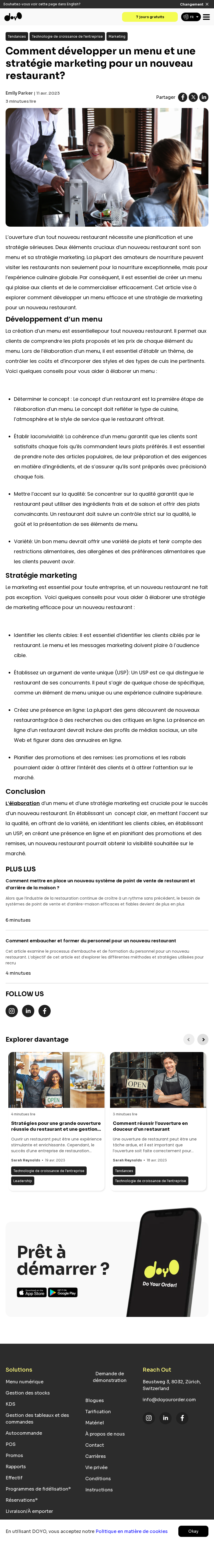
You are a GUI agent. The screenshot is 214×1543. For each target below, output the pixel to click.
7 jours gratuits (150, 17)
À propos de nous (105, 1434)
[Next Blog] (202, 1039)
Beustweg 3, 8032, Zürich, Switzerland (172, 1385)
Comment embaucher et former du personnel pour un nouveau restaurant (91, 941)
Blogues (94, 1400)
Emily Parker (19, 93)
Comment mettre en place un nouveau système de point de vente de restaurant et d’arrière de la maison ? (100, 884)
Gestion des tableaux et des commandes (37, 1418)
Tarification (98, 1412)
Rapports (16, 1467)
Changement (191, 4)
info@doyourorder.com (169, 1400)
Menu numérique (24, 1382)
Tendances (17, 36)
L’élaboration (23, 803)
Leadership (22, 1181)
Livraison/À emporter (29, 1511)
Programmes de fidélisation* (38, 1489)
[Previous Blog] (188, 1039)
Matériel (94, 1423)
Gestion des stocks (28, 1393)
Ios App (32, 1292)
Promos (14, 1455)
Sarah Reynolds (25, 1160)
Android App (63, 1292)
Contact (94, 1445)
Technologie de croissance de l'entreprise (67, 36)
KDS (10, 1404)
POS (11, 1444)
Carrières (95, 1456)
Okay (193, 1531)
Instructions (99, 1490)
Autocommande (24, 1433)
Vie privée (96, 1467)
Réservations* (22, 1500)
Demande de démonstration (110, 1377)
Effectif (14, 1478)
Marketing (117, 36)
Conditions (98, 1479)
